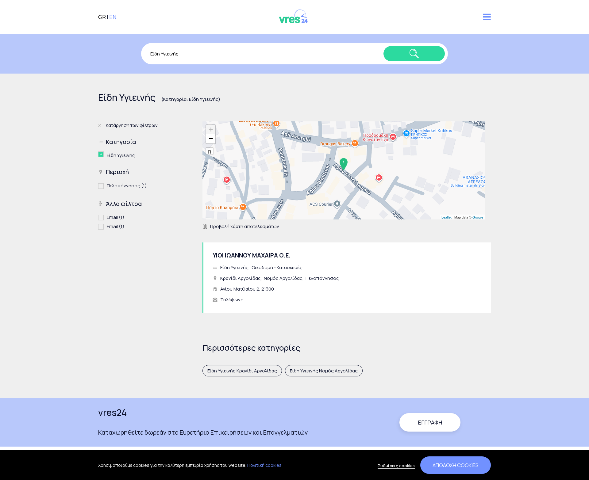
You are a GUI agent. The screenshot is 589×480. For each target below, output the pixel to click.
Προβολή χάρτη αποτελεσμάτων (244, 226)
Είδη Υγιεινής (234, 267)
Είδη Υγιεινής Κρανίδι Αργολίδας (242, 371)
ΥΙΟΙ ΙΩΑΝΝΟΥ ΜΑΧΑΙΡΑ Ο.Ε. (252, 255)
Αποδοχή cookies (456, 465)
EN (112, 17)
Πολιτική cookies (264, 465)
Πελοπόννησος (322, 278)
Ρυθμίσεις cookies (396, 465)
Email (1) (115, 217)
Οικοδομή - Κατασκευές (277, 267)
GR (102, 17)
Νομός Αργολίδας (283, 278)
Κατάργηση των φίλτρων (132, 125)
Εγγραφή (430, 422)
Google (477, 217)
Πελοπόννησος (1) (127, 185)
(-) (102, 154)
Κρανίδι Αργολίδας (240, 278)
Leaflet (446, 217)
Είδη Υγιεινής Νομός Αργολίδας (324, 371)
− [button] (211, 139)
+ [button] (211, 129)
